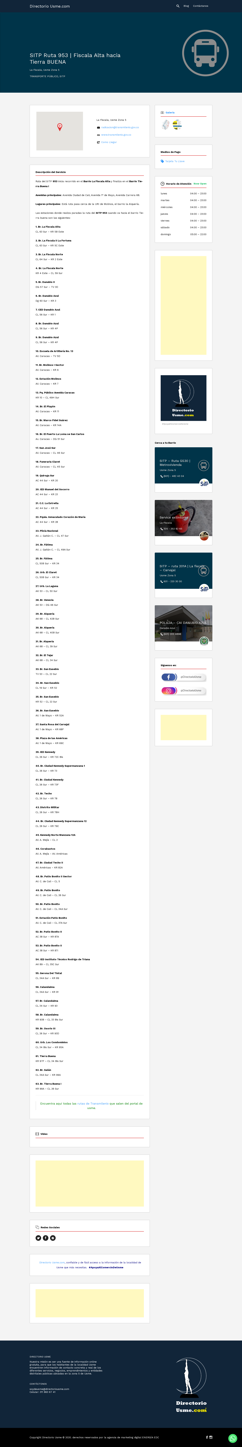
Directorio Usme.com (50, 6)
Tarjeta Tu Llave (175, 161)
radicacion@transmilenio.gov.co (120, 127)
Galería (170, 112)
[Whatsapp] (232, 1438)
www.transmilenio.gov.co (116, 134)
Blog (186, 5)
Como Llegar (109, 142)
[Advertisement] (90, 1183)
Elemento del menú (207, 1437)
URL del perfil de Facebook (45, 1238)
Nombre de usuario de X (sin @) (38, 1238)
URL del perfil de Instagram (53, 1238)
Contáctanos (200, 5)
